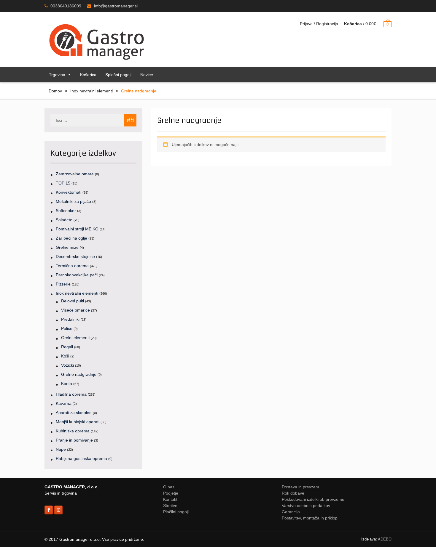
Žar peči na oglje (71, 238)
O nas (168, 487)
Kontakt (170, 499)
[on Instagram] (58, 510)
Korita (66, 383)
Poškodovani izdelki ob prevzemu (313, 499)
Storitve (170, 505)
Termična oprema (72, 265)
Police (66, 328)
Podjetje (170, 493)
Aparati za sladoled (74, 412)
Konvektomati (68, 192)
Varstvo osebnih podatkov (306, 505)
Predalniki (70, 319)
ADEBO (385, 539)
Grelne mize (67, 247)
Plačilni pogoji (176, 511)
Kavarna (63, 403)
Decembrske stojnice (75, 256)
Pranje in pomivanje (74, 440)
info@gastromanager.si (116, 6)
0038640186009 (65, 6)
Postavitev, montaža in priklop (310, 518)
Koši (65, 356)
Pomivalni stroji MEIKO (77, 229)
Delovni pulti (72, 301)
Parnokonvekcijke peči (77, 274)
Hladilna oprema (71, 394)
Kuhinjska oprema (73, 431)
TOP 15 (63, 183)
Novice (146, 74)
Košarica (88, 74)
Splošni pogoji (118, 74)
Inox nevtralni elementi (91, 91)
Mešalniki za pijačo (73, 201)
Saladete (64, 219)
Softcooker (66, 210)
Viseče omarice (75, 310)
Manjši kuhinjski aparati (77, 421)
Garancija (291, 511)
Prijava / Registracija (319, 23)
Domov (55, 91)
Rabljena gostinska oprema (81, 458)
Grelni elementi (75, 337)
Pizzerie (63, 284)
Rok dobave (293, 493)
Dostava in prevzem (300, 487)
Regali (67, 346)
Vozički (67, 365)
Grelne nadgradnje (78, 374)
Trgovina (57, 74)
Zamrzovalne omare (75, 173)
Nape (61, 449)
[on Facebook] (48, 510)
